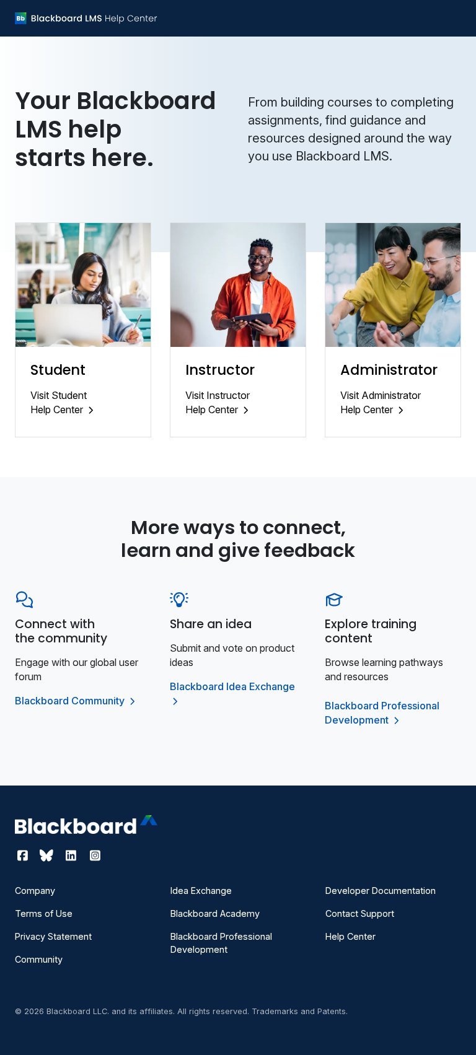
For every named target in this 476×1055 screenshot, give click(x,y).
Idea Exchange (201, 890)
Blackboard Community (71, 700)
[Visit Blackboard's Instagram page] (94, 855)
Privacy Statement (53, 936)
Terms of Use (44, 913)
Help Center (350, 936)
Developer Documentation (380, 890)
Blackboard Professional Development (221, 943)
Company (35, 890)
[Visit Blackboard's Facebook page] (24, 855)
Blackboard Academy (215, 913)
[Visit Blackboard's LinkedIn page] (72, 855)
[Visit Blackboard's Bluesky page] (48, 855)
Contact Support (359, 913)
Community (39, 959)
